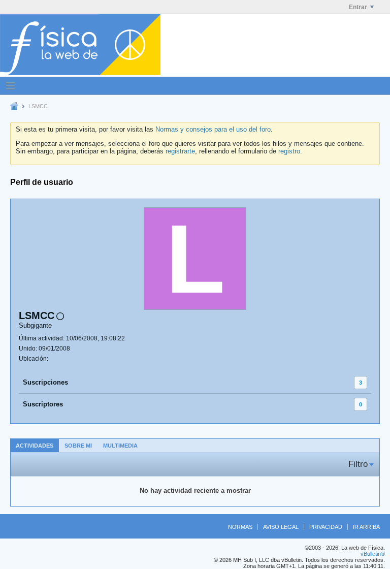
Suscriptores (43, 404)
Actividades (34, 445)
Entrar (358, 7)
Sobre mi (78, 445)
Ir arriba (366, 527)
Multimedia (120, 445)
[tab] (34, 445)
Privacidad (325, 527)
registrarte (180, 151)
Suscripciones (45, 382)
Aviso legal (281, 527)
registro (289, 151)
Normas (240, 527)
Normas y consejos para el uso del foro (213, 129)
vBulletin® (373, 554)
